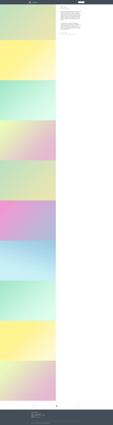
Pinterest (72, 34)
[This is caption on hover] (28, 100)
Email (75, 34)
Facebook (66, 34)
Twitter (69, 34)
